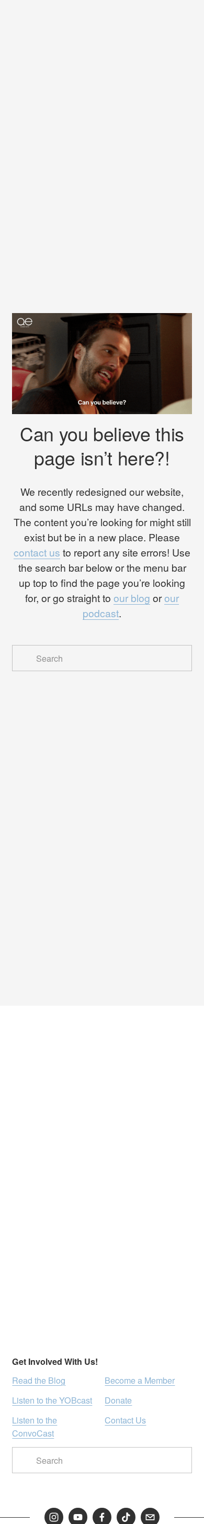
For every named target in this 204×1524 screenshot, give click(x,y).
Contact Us (125, 1420)
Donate (118, 1400)
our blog (132, 598)
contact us (37, 552)
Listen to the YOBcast (52, 1400)
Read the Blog (38, 1380)
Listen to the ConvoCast (34, 1426)
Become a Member (140, 1380)
